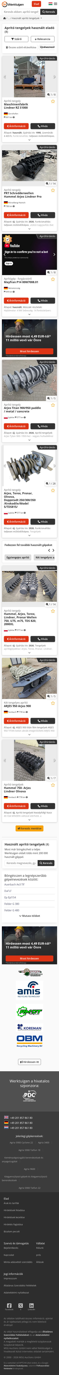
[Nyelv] (50, 4)
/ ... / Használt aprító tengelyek (23, 18)
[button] (55, 4)
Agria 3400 (43, 1142)
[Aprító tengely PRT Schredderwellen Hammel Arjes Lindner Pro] (29, 165)
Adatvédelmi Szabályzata (16, 1365)
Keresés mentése (30, 828)
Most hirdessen (29, 351)
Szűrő (18, 39)
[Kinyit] (29, 139)
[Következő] (54, 77)
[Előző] (5, 77)
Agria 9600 (29, 1168)
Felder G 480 (11, 910)
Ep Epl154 (10, 897)
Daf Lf (7, 891)
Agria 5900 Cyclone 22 (21, 1142)
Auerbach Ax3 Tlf (14, 884)
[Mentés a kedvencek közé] (53, 101)
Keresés (50, 12)
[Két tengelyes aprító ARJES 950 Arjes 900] (29, 678)
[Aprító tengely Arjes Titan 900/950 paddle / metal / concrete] (29, 380)
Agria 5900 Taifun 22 (29, 1187)
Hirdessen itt (31, 1062)
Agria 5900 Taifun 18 (29, 1150)
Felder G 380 (11, 904)
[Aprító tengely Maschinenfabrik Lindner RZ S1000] (29, 76)
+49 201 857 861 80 (21, 1118)
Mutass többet (31, 916)
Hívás (44, 126)
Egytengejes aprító (18, 557)
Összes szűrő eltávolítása (22, 47)
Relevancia (43, 39)
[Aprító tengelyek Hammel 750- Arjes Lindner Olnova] (29, 760)
